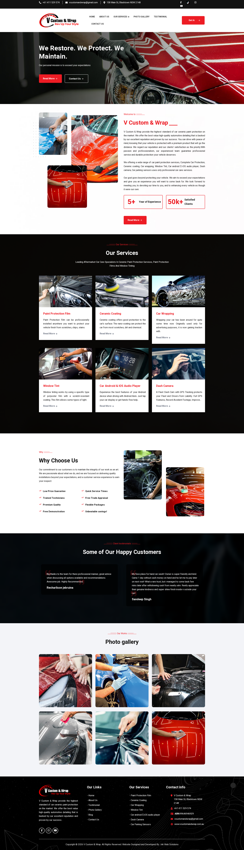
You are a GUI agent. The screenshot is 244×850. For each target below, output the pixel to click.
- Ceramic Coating (138, 800)
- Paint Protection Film (140, 795)
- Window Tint (136, 810)
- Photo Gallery (94, 810)
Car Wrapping (165, 314)
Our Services (120, 16)
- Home (90, 795)
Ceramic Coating (110, 314)
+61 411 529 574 (51, 2)
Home (92, 16)
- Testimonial (93, 805)
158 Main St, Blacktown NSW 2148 (124, 2)
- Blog (90, 815)
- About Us (92, 800)
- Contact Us (93, 819)
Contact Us (97, 23)
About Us (104, 16)
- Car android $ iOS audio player (144, 815)
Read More (49, 78)
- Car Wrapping (136, 805)
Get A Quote (191, 22)
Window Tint (51, 386)
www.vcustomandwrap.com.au (189, 824)
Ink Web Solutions (169, 844)
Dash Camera (164, 386)
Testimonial (160, 16)
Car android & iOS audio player (120, 386)
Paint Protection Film (56, 314)
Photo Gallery (141, 16)
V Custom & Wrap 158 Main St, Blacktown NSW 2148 (188, 799)
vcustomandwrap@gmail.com (83, 2)
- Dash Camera (136, 819)
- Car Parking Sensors (140, 824)
